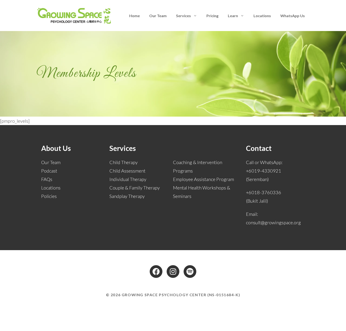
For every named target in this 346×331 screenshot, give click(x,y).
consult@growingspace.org (273, 222)
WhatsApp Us (292, 15)
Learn (233, 15)
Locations (262, 15)
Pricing (212, 15)
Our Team (158, 15)
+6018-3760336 (263, 192)
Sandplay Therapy (127, 196)
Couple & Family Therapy (134, 187)
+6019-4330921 (263, 170)
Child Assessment (127, 170)
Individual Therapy (127, 179)
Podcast (49, 170)
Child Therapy (123, 162)
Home (134, 15)
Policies (49, 196)
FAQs (46, 179)
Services (183, 15)
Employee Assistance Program (203, 179)
